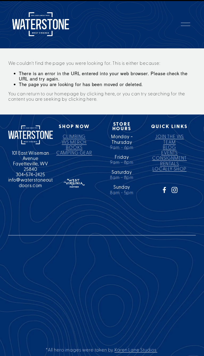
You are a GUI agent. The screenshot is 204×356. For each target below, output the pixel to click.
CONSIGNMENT (169, 158)
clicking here (101, 94)
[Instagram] (174, 190)
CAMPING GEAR (74, 153)
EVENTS (169, 153)
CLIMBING (74, 136)
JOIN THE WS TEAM (169, 139)
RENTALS (169, 164)
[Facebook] (164, 190)
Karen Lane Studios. (135, 350)
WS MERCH (74, 142)
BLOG (169, 147)
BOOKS (74, 147)
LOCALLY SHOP (169, 169)
